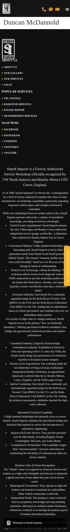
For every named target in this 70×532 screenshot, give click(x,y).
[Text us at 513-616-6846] (51, 9)
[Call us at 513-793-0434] (44, 9)
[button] (67, 9)
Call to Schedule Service (67, 264)
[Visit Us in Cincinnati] (57, 9)
